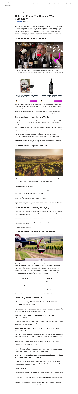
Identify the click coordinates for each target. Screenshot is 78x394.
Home (16, 12)
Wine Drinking (21, 12)
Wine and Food (65, 3)
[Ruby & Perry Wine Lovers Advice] (8, 4)
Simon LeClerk (19, 21)
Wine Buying (49, 3)
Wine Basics (36, 3)
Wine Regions (57, 3)
